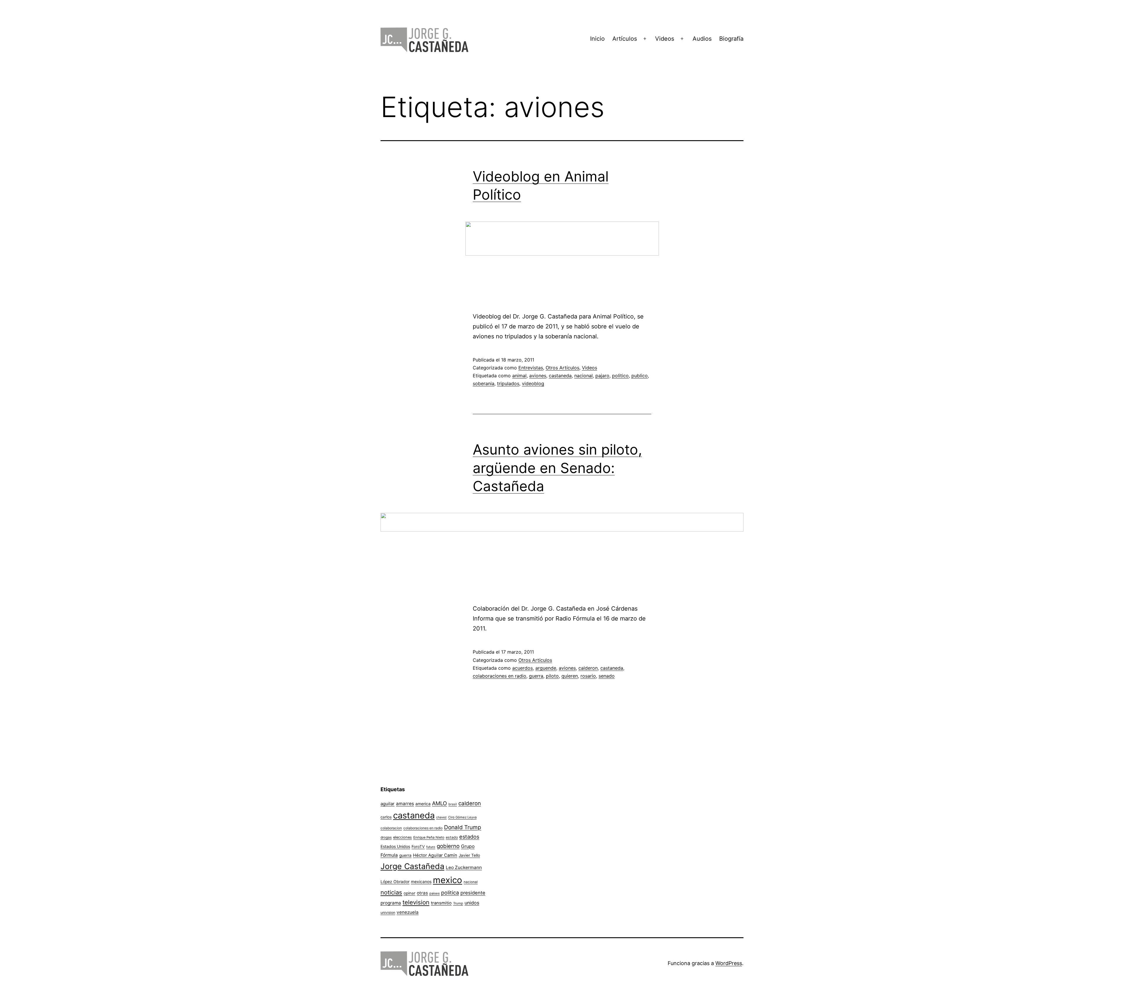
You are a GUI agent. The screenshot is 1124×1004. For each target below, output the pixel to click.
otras (422, 893)
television (415, 902)
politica (450, 893)
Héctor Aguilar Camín (435, 855)
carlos (386, 817)
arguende (545, 668)
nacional (583, 375)
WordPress (728, 963)
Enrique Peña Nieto (428, 837)
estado (452, 837)
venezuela (408, 912)
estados (469, 836)
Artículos (624, 38)
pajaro (602, 375)
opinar (409, 893)
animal (519, 375)
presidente (472, 893)
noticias (391, 892)
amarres (405, 803)
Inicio (597, 38)
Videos (664, 38)
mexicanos (421, 881)
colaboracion (391, 828)
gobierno (448, 846)
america (423, 803)
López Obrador (395, 881)
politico (620, 375)
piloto (552, 676)
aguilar (388, 803)
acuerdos (522, 668)
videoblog (533, 383)
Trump (458, 903)
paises (434, 893)
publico (639, 375)
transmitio (441, 903)
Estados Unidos (395, 846)
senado (607, 676)
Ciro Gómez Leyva (462, 817)
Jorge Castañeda (412, 866)
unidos (472, 903)
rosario (588, 676)
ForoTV (418, 846)
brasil (452, 804)
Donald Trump (462, 827)
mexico (447, 880)
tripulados (508, 383)
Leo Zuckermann (464, 867)
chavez (441, 817)
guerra (536, 676)
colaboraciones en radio (499, 676)
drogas (386, 837)
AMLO (439, 803)
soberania (483, 383)
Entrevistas (530, 368)
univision (388, 912)
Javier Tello (469, 855)
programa (391, 903)
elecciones (402, 837)
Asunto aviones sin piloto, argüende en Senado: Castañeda (557, 468)
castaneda (560, 375)
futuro (430, 847)
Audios (702, 38)
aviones (537, 375)
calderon (588, 668)
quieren (569, 676)
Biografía (731, 38)
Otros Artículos (562, 368)
